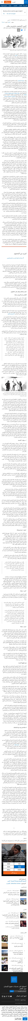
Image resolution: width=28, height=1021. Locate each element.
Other (8, 870)
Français (3, 22)
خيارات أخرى (18, 1019)
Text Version (17, 999)
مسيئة (5, 96)
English (9, 22)
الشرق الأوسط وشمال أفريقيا (18, 881)
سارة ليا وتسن (21, 80)
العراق (20, 5)
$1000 (19, 870)
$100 (8, 864)
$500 (8, 867)
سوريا (10, 5)
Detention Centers (16, 883)
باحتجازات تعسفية (11, 96)
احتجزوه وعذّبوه (11, 313)
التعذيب (8, 883)
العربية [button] (13, 2)
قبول (25, 1019)
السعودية (15, 5)
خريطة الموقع (23, 999)
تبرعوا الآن (7, 2)
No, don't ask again (11, 13)
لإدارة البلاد (16, 744)
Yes (4, 13)
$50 (19, 864)
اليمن (16, 55)
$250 (19, 867)
